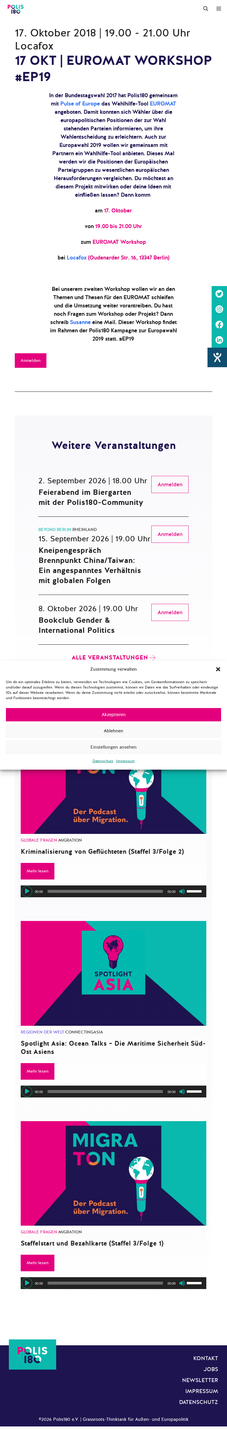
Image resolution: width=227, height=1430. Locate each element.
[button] (218, 669)
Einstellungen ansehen (113, 747)
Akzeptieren (114, 715)
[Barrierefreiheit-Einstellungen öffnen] (217, 357)
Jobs (211, 1369)
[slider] (195, 890)
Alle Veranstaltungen (110, 658)
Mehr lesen (37, 871)
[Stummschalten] (182, 891)
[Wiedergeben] (27, 891)
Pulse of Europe (80, 103)
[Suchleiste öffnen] (205, 9)
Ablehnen (113, 731)
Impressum (125, 761)
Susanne (80, 322)
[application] (113, 891)
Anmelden (30, 360)
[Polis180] (15, 9)
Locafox (77, 257)
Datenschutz (103, 761)
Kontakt (205, 1358)
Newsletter (200, 1380)
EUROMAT (163, 103)
